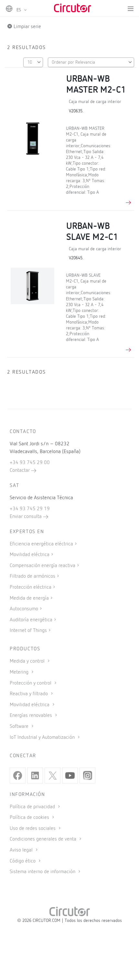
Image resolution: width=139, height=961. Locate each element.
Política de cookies (30, 817)
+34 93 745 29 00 (30, 462)
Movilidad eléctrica (29, 554)
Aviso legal (22, 850)
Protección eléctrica (30, 587)
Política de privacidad (33, 807)
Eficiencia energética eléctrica (41, 544)
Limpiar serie (26, 26)
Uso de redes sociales (33, 828)
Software (20, 726)
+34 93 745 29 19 (30, 509)
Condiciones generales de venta (44, 839)
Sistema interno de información (43, 871)
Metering (20, 672)
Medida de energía (29, 598)
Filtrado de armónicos (32, 576)
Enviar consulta (26, 516)
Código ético (23, 861)
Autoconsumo (24, 609)
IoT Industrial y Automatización (43, 737)
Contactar (20, 470)
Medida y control (28, 661)
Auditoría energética (31, 620)
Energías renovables (31, 715)
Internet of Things (28, 630)
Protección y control (31, 683)
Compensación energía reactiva (42, 565)
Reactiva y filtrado (29, 694)
